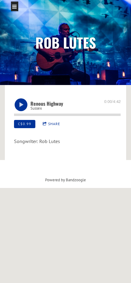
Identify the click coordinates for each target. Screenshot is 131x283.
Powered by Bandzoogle (65, 179)
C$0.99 (24, 123)
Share (54, 123)
